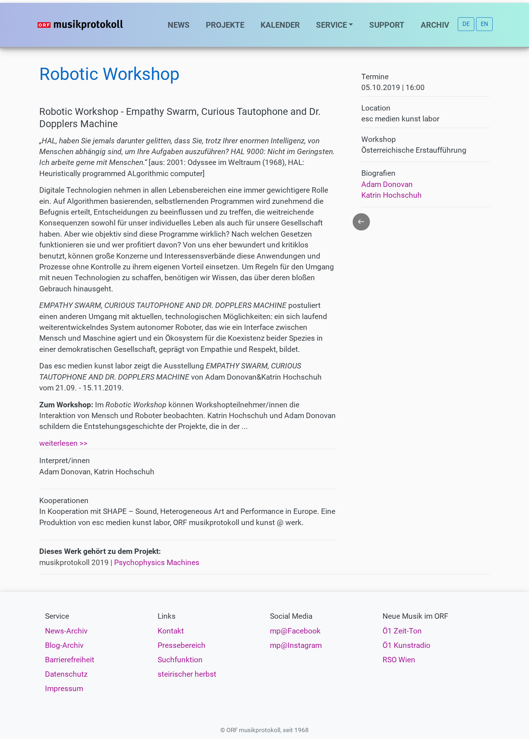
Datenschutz (66, 674)
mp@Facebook (295, 631)
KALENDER (280, 25)
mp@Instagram (296, 645)
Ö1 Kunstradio (406, 645)
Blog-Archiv (64, 645)
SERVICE (331, 25)
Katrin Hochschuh (391, 195)
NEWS (179, 25)
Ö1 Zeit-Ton (402, 631)
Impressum (64, 688)
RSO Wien (399, 659)
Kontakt (171, 631)
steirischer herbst (187, 674)
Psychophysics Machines (156, 562)
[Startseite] (94, 24)
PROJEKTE (225, 25)
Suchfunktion (180, 659)
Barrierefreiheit (69, 659)
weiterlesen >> (63, 443)
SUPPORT (386, 25)
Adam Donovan (387, 184)
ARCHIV (435, 25)
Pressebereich (181, 645)
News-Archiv (66, 631)
